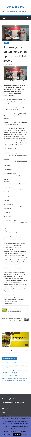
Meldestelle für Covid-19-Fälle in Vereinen (12, 320)
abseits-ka (15, 7)
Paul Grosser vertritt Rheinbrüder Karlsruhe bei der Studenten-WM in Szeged (14, 372)
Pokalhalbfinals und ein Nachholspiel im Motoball (15, 363)
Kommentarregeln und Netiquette (11, 399)
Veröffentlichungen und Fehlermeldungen (13, 402)
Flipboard (16, 353)
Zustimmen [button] (17, 435)
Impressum (5, 412)
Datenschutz (5, 409)
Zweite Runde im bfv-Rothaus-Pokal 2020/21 (18, 310)
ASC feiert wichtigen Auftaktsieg (11, 376)
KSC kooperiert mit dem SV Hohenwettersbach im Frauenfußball (15, 367)
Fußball (6, 43)
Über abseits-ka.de (6, 416)
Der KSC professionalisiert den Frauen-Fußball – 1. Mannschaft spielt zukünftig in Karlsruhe (15, 380)
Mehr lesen (24, 435)
